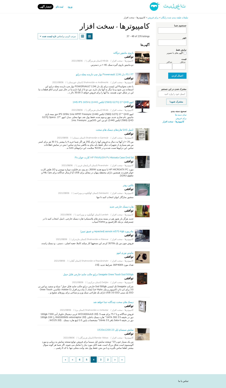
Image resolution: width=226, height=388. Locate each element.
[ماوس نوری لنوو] (142, 257)
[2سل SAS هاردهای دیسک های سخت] (142, 134)
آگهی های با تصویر (175, 53)
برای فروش (181, 118)
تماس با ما (183, 381)
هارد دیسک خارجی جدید (121, 206)
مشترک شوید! (176, 101)
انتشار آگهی (45, 6)
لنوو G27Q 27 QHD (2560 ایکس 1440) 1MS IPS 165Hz (103, 102)
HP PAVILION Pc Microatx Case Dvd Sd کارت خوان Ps (104, 157)
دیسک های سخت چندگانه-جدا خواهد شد (113, 302)
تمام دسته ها (180, 114)
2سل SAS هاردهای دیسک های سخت (114, 130)
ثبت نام (59, 6)
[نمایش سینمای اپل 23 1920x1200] (142, 334)
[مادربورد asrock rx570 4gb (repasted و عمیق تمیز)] (142, 236)
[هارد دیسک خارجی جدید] (142, 211)
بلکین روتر (128, 185)
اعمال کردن (177, 75)
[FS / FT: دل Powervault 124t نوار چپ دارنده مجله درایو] (142, 79)
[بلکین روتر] (142, 190)
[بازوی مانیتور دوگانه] (142, 57)
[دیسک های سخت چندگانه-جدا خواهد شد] (142, 306)
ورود (70, 6)
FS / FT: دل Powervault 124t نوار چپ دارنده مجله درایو (104, 74)
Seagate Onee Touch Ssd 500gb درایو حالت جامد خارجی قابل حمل (98, 274)
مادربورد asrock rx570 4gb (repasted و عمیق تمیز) (106, 231)
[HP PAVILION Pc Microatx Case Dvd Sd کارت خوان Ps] (142, 162)
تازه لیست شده (49, 36)
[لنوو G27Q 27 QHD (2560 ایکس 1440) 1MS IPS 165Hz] (142, 106)
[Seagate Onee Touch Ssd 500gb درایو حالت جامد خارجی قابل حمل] (142, 279)
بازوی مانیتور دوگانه (123, 53)
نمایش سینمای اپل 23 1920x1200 (115, 330)
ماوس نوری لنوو (125, 253)
